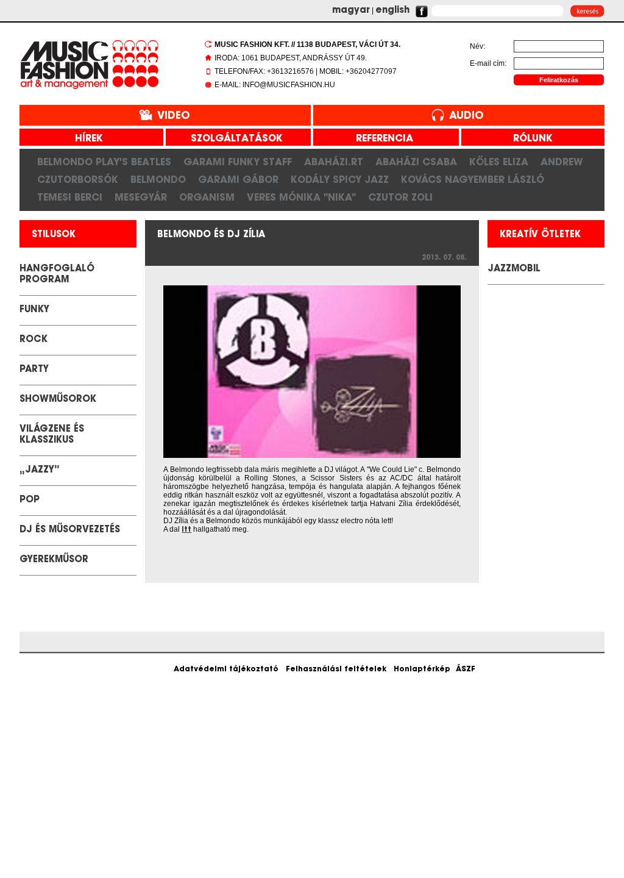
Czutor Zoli (400, 197)
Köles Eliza (498, 161)
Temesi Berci (69, 197)
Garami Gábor (238, 179)
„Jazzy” (40, 470)
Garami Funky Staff (237, 161)
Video (173, 116)
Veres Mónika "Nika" (301, 197)
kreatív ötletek (540, 235)
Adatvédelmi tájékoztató (226, 669)
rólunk (528, 139)
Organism (207, 197)
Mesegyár (141, 197)
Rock (34, 339)
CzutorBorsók (77, 179)
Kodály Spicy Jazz (340, 179)
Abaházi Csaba (416, 161)
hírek (84, 139)
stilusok (54, 235)
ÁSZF (465, 669)
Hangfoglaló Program (57, 275)
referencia (380, 139)
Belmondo (158, 179)
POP (30, 500)
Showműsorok (58, 399)
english (392, 10)
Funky (34, 310)
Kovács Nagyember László (472, 179)
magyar (351, 10)
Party (34, 369)
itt (186, 530)
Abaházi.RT (333, 161)
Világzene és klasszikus (52, 435)
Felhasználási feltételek (336, 669)
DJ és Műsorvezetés (70, 530)
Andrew (562, 161)
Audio (466, 116)
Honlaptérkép (422, 669)
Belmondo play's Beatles (104, 161)
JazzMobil (514, 269)
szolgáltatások (232, 139)
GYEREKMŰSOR (54, 560)
